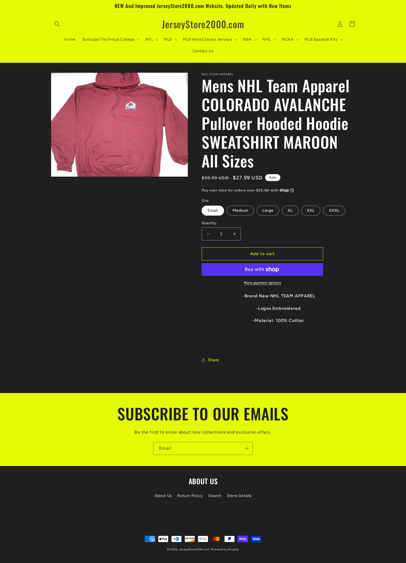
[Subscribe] (246, 448)
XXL (311, 210)
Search (215, 495)
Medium (240, 210)
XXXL (334, 210)
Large (267, 210)
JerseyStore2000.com (194, 549)
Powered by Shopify (225, 549)
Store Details (239, 495)
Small (212, 210)
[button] (57, 24)
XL (290, 210)
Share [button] (213, 360)
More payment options (262, 283)
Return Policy (190, 495)
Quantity (209, 223)
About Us (163, 495)
